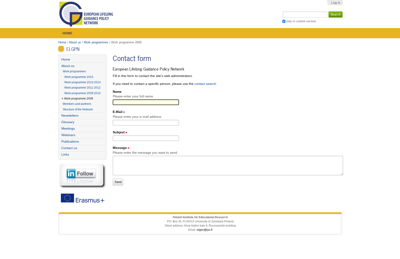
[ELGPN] (86, 14)
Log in (335, 2)
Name (117, 91)
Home (67, 33)
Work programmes (96, 42)
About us (75, 42)
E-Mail (118, 112)
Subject (119, 132)
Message (120, 148)
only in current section (301, 21)
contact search (205, 84)
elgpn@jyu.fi (204, 229)
